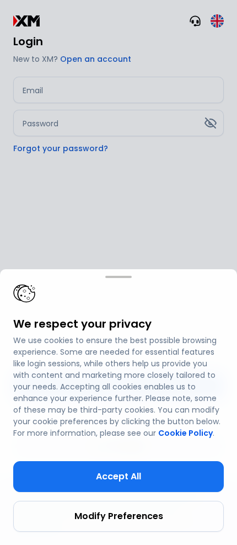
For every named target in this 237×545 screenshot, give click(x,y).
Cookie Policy (185, 433)
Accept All (118, 476)
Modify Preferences (118, 516)
